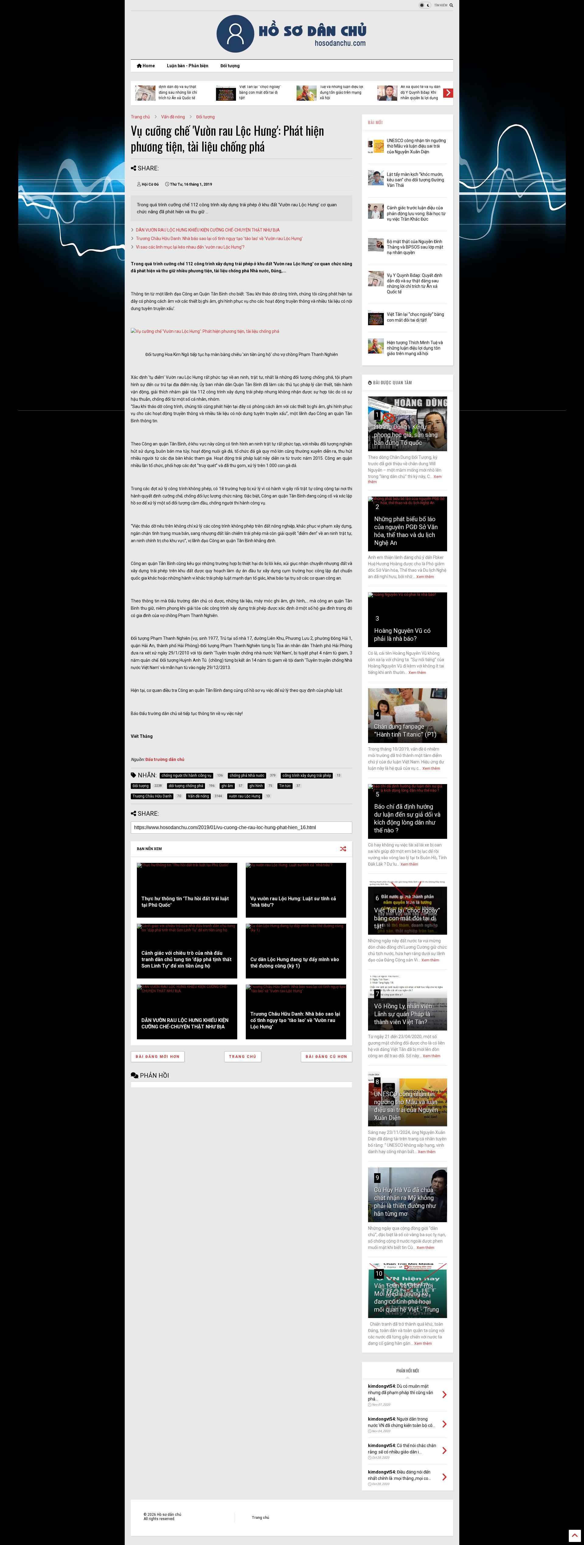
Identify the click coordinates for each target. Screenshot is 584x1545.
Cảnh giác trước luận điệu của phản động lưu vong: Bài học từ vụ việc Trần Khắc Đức (416, 213)
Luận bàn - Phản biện (187, 65)
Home (148, 65)
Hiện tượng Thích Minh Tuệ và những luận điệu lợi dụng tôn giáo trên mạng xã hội (341, 89)
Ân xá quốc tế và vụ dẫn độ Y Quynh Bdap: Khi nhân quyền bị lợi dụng (420, 92)
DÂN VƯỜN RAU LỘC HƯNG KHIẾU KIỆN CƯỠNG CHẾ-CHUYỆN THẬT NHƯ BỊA (208, 230)
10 (379, 1273)
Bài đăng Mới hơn (158, 1057)
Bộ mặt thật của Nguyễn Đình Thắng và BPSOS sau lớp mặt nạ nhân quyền (415, 247)
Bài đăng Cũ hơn (326, 1057)
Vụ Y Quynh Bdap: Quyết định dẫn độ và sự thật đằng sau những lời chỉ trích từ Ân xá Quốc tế (179, 89)
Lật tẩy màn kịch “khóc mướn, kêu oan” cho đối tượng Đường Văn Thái (415, 180)
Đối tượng (230, 65)
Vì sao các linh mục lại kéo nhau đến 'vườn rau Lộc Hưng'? (190, 247)
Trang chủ (140, 116)
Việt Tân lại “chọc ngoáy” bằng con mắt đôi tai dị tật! (260, 92)
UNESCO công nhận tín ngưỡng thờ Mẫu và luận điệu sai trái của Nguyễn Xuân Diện (416, 146)
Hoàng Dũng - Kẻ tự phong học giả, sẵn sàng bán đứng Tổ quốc (406, 434)
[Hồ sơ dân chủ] (292, 51)
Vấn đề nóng (173, 116)
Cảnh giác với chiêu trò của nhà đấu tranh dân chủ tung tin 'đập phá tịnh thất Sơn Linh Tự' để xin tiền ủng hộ (186, 959)
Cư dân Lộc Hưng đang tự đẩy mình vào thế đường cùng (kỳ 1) (294, 963)
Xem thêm (425, 577)
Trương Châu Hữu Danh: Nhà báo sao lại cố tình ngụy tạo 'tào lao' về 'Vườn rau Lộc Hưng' (219, 238)
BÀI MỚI (375, 122)
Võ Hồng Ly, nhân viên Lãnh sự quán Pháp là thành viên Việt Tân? (403, 1014)
